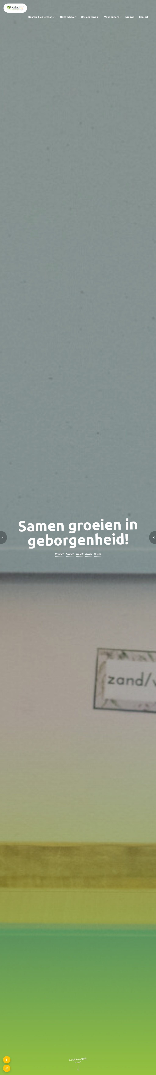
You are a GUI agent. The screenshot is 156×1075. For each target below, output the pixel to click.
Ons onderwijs (89, 17)
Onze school (67, 17)
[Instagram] (6, 1068)
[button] (55, 17)
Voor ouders (111, 17)
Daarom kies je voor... (41, 17)
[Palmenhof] (15, 8)
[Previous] (13, 537)
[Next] (142, 537)
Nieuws (129, 17)
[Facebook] (6, 1059)
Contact (143, 17)
